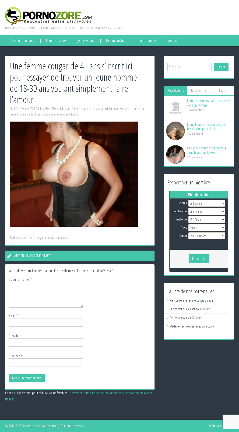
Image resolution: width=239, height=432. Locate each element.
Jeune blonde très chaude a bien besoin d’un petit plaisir (207, 126)
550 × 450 (50, 108)
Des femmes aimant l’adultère (186, 317)
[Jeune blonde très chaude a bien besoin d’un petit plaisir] (175, 130)
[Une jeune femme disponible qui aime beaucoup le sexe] (175, 154)
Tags (222, 90)
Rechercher (199, 258)
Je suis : (183, 203)
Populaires (175, 90)
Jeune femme (86, 40)
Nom (13, 315)
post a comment (58, 237)
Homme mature (116, 40)
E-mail (15, 336)
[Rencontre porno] (49, 15)
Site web (16, 356)
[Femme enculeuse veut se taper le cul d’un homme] (175, 107)
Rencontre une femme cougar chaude (191, 300)
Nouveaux (198, 90)
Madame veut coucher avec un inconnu (192, 326)
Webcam (173, 40)
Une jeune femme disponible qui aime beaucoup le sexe (207, 150)
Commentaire (20, 279)
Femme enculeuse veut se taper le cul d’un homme (208, 103)
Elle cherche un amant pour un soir (190, 309)
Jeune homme (147, 40)
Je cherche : (180, 211)
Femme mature (56, 40)
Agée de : (182, 219)
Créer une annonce (23, 40)
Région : (183, 236)
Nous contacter (49, 426)
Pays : (184, 227)
